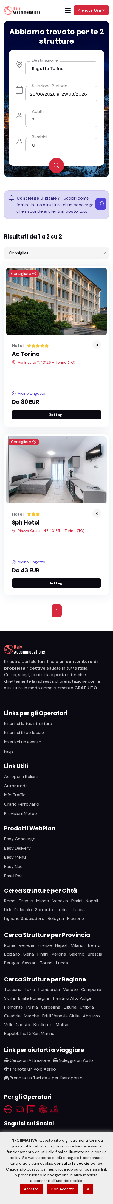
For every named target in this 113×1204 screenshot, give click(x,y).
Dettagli (57, 414)
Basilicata (42, 1024)
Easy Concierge (19, 839)
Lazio (30, 989)
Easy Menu (15, 857)
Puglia (32, 1007)
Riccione (75, 918)
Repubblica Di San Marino (29, 1033)
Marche (31, 1016)
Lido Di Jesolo (18, 909)
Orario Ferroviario (21, 804)
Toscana (12, 989)
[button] (96, 344)
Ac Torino (26, 354)
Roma (9, 901)
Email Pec (13, 876)
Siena (28, 954)
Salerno (76, 954)
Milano (42, 901)
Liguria (70, 1007)
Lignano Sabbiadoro (24, 918)
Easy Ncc (13, 866)
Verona (59, 954)
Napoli (92, 901)
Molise (62, 1024)
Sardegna (50, 1007)
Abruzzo (91, 1016)
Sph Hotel (25, 523)
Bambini (39, 137)
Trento (94, 945)
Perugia (11, 963)
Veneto (70, 989)
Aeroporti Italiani (21, 776)
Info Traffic (15, 795)
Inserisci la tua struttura (28, 723)
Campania (91, 989)
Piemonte (13, 1007)
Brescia (95, 954)
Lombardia (49, 989)
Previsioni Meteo (20, 813)
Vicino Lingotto (31, 393)
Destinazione (45, 60)
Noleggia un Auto (75, 1060)
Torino (62, 909)
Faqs (8, 751)
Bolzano (12, 954)
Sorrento (44, 909)
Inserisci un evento (22, 742)
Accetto (31, 1188)
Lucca (79, 909)
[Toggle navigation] (68, 10)
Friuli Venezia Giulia (61, 1016)
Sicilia (9, 998)
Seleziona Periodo (49, 86)
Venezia (60, 901)
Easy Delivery (17, 848)
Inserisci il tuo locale (24, 732)
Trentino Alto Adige (71, 998)
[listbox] (56, 253)
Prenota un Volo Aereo (32, 1069)
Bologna (56, 918)
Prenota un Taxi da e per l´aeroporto (46, 1078)
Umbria (87, 1007)
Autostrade (16, 786)
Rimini (76, 901)
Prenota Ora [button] (89, 10)
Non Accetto (62, 1188)
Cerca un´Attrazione (29, 1060)
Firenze (26, 901)
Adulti (38, 111)
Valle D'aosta (17, 1024)
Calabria (12, 1016)
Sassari (29, 963)
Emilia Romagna (33, 998)
